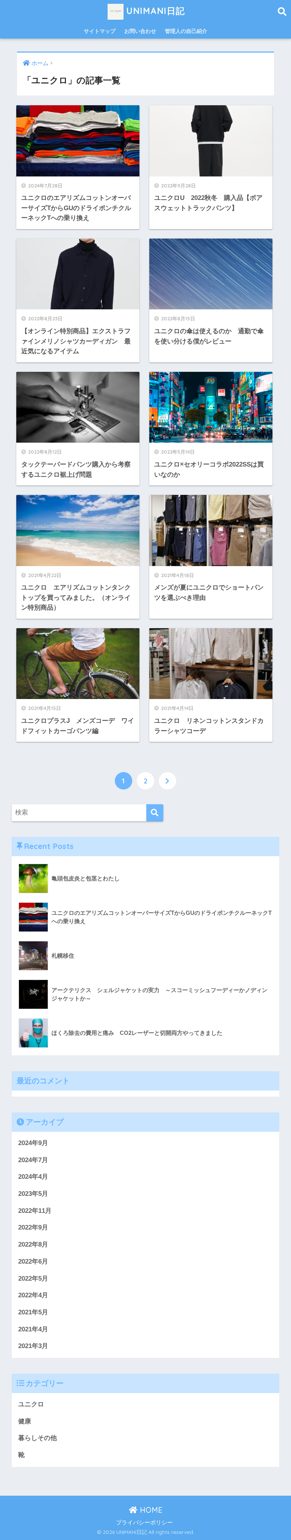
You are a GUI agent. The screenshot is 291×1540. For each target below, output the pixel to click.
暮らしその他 (37, 1438)
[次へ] (167, 781)
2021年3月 (33, 1346)
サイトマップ (100, 31)
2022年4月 (33, 1295)
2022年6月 (33, 1261)
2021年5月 (33, 1312)
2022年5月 (33, 1278)
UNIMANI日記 (154, 10)
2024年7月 (33, 1160)
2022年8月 (33, 1244)
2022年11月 (35, 1210)
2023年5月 (33, 1193)
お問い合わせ (140, 31)
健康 (24, 1421)
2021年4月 (33, 1329)
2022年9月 (33, 1227)
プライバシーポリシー (144, 1523)
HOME (150, 1510)
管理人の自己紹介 (186, 31)
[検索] (154, 812)
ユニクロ (31, 1404)
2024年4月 (33, 1176)
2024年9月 (33, 1143)
